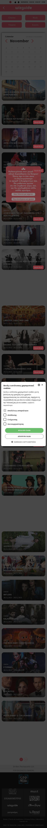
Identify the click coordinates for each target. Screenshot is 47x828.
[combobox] (39, 385)
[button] (23, 441)
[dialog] (23, 414)
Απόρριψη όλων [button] (24, 436)
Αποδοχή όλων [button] (24, 430)
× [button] (42, 385)
